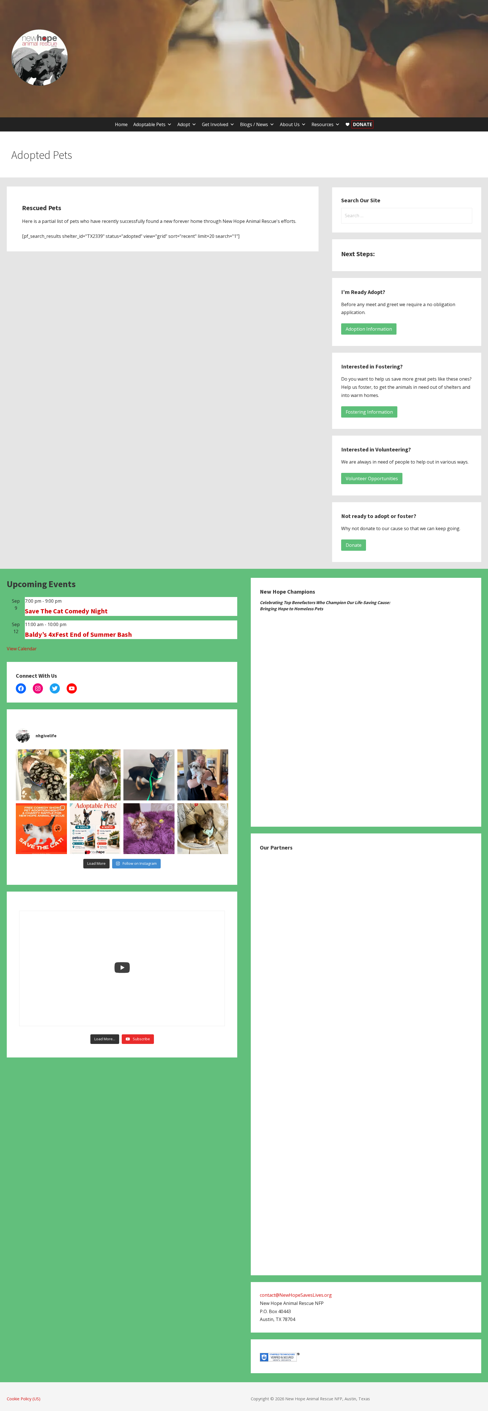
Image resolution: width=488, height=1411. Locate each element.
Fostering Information (369, 412)
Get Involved (215, 124)
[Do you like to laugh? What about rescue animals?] (41, 828)
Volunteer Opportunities (372, 478)
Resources (322, 124)
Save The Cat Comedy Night (66, 611)
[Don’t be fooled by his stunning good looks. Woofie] (202, 828)
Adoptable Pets (149, 124)
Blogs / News (254, 124)
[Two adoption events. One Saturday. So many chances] (95, 828)
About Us (290, 124)
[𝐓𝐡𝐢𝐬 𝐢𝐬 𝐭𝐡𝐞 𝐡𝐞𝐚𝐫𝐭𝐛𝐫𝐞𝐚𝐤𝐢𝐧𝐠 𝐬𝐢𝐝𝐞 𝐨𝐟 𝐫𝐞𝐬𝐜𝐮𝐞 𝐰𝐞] (149, 828)
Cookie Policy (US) (23, 1398)
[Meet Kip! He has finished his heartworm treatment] (95, 774)
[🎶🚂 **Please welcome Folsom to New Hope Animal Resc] (149, 774)
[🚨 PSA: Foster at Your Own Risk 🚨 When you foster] (41, 774)
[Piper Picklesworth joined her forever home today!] (202, 774)
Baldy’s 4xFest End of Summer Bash (78, 634)
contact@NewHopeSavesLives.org (296, 1295)
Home (121, 124)
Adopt (183, 124)
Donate (353, 545)
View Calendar (22, 649)
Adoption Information (369, 329)
